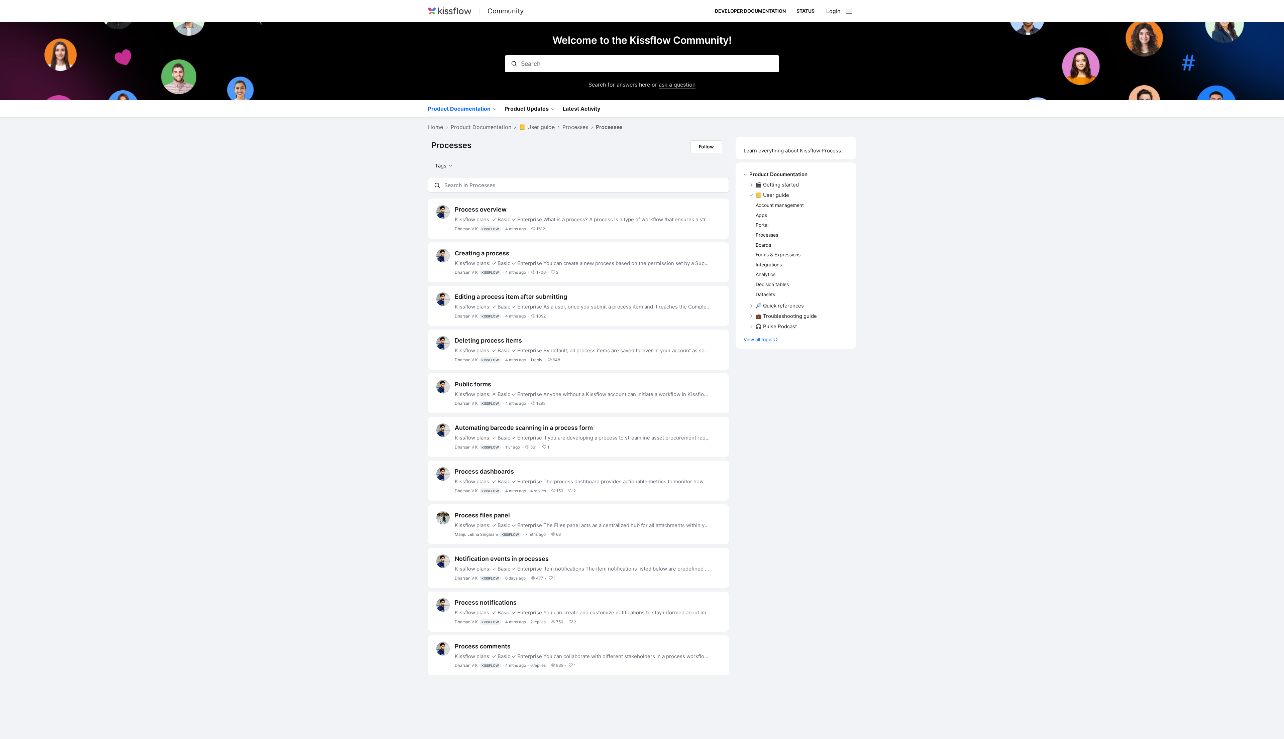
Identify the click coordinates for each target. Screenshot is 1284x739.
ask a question (677, 84)
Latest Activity (581, 109)
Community (506, 11)
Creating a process (482, 253)
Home (435, 127)
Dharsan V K (477, 228)
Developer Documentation (750, 11)
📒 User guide (537, 127)
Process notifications (486, 602)
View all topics (759, 339)
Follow (706, 146)
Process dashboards (484, 471)
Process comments (483, 646)
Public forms (473, 384)
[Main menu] (849, 11)
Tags (440, 165)
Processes (575, 127)
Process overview (481, 209)
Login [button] (833, 11)
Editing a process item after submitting (511, 296)
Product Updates (527, 109)
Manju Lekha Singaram (487, 534)
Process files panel (482, 515)
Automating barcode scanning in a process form (524, 427)
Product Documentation (459, 109)
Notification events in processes (502, 558)
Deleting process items (488, 340)
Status (805, 11)
